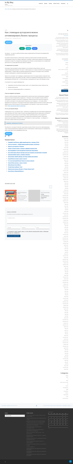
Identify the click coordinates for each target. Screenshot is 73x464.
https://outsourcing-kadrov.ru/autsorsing (16, 105)
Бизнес (66, 80)
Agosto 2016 (66, 348)
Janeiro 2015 (66, 369)
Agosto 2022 (66, 223)
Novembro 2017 (65, 321)
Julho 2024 (66, 183)
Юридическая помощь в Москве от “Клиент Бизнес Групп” (21, 169)
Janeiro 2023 (66, 214)
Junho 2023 (66, 206)
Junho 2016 (66, 351)
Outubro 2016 (66, 344)
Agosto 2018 (66, 308)
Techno (66, 73)
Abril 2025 (66, 167)
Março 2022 (66, 232)
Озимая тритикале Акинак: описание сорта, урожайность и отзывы (36, 445)
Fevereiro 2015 (65, 367)
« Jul (49, 428)
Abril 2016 (66, 355)
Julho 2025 (66, 161)
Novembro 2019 (65, 282)
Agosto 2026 (66, 138)
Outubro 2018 (66, 305)
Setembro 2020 (65, 264)
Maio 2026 (66, 144)
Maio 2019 (66, 293)
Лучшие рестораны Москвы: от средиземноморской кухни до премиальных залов (36, 439)
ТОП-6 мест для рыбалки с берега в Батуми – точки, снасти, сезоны (35, 433)
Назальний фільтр (22, 192)
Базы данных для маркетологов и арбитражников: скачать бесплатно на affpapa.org (35, 430)
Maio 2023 (66, 207)
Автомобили (65, 78)
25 (51, 424)
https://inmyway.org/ (60, 129)
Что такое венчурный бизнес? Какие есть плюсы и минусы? (21, 160)
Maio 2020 (66, 271)
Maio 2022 (66, 229)
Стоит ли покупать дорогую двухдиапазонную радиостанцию (63, 121)
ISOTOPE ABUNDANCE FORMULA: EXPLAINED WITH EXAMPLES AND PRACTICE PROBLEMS (61, 126)
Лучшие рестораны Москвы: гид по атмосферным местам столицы (62, 41)
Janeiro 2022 (66, 236)
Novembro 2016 (65, 342)
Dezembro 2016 (65, 340)
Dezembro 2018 (65, 301)
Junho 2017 (66, 330)
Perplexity (28, 48)
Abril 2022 (66, 230)
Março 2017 (66, 335)
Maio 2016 (66, 353)
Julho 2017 (66, 328)
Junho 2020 (66, 269)
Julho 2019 (66, 289)
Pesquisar (66, 88)
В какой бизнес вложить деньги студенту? (17, 158)
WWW (67, 76)
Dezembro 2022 (65, 216)
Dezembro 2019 (65, 280)
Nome (9, 227)
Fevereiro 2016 (65, 358)
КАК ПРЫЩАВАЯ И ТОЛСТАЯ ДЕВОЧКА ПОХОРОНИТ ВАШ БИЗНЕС (23, 150)
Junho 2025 (66, 163)
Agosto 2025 (66, 160)
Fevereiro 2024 (65, 191)
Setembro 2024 (65, 179)
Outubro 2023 (66, 199)
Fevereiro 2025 (65, 170)
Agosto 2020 (66, 266)
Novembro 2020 (65, 261)
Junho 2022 (66, 227)
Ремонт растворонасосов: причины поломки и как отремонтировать (35, 442)
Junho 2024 (66, 184)
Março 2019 (66, 296)
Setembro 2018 (65, 307)
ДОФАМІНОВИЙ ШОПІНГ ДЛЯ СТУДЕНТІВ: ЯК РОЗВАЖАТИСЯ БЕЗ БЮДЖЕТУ (36, 449)
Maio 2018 (66, 314)
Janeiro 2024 (66, 193)
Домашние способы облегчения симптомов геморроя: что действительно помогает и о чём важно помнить (62, 45)
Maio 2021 (66, 250)
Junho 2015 (66, 360)
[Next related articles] (50, 187)
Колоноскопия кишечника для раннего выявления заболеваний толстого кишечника (62, 50)
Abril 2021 (66, 252)
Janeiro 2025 (66, 172)
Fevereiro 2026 (65, 149)
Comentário (11, 218)
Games (66, 62)
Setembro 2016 (65, 346)
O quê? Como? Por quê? (63, 69)
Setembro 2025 (65, 158)
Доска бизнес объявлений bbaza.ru (16, 171)
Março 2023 (66, 211)
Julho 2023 (66, 204)
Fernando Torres (9, 38)
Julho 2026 (66, 140)
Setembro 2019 (65, 285)
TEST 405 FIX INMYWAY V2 (31, 446)
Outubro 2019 (66, 284)
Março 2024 (66, 190)
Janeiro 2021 (66, 257)
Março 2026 (66, 147)
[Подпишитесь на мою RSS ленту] (67, 30)
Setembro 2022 (65, 222)
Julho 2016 (66, 349)
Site (38, 227)
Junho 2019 (66, 291)
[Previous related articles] (48, 187)
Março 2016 (66, 356)
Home (6, 8)
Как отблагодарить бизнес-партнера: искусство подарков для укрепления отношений (27, 152)
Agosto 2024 (66, 181)
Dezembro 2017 (65, 319)
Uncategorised (65, 74)
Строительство (64, 85)
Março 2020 (66, 275)
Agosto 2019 (66, 287)
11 (51, 419)
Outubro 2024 (66, 177)
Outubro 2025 (66, 156)
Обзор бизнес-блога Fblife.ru (14, 165)
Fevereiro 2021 (65, 255)
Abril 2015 (66, 363)
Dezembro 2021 (65, 238)
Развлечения (65, 81)
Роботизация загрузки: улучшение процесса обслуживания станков (62, 54)
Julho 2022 (66, 225)
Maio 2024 (66, 186)
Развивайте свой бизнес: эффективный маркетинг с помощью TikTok (23, 142)
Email (24, 227)
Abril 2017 (66, 333)
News (9, 8)
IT (67, 66)
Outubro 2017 (66, 323)
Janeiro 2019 (66, 300)
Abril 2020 (66, 273)
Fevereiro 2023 (65, 213)
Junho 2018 (66, 312)
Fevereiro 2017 (65, 337)
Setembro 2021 (65, 243)
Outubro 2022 (66, 220)
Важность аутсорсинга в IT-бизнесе (16, 146)
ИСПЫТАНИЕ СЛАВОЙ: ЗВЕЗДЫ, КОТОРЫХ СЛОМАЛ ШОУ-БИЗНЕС (23, 156)
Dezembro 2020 (65, 259)
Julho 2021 (66, 246)
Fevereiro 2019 (65, 298)
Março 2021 (66, 254)
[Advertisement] (36, 19)
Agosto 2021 (66, 245)
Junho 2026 (66, 142)
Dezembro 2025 (65, 152)
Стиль (67, 83)
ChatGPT (22, 48)
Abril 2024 (66, 188)
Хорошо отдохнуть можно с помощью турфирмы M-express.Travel (22, 148)
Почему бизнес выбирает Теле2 (15, 167)
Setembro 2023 (65, 200)
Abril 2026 (66, 145)
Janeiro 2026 (66, 151)
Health (66, 64)
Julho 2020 (66, 268)
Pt (67, 71)
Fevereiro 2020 (65, 277)
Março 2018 (66, 317)
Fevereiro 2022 (65, 234)
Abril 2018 (66, 316)
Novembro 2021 (65, 239)
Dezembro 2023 (65, 195)
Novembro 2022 (65, 218)
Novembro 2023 (65, 197)
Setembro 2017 (65, 324)
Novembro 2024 (65, 175)
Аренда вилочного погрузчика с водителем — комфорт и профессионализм (36, 436)
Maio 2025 (66, 165)
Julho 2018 (66, 310)
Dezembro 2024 (65, 174)
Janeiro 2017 (66, 339)
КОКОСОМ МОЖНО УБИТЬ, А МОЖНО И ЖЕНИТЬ (19, 154)
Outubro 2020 (66, 262)
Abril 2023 (66, 209)
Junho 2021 (66, 248)
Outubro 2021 (66, 241)
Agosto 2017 (66, 326)
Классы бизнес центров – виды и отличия (17, 162)
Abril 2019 (66, 294)
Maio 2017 (66, 332)
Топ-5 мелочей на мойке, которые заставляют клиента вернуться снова (61, 38)
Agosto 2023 (66, 202)
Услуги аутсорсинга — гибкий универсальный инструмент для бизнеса (23, 144)
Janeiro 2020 (66, 278)
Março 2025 (66, 168)
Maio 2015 (66, 362)
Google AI (34, 48)
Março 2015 (66, 365)
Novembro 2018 (65, 303)
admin (58, 124)
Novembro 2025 (65, 154)
